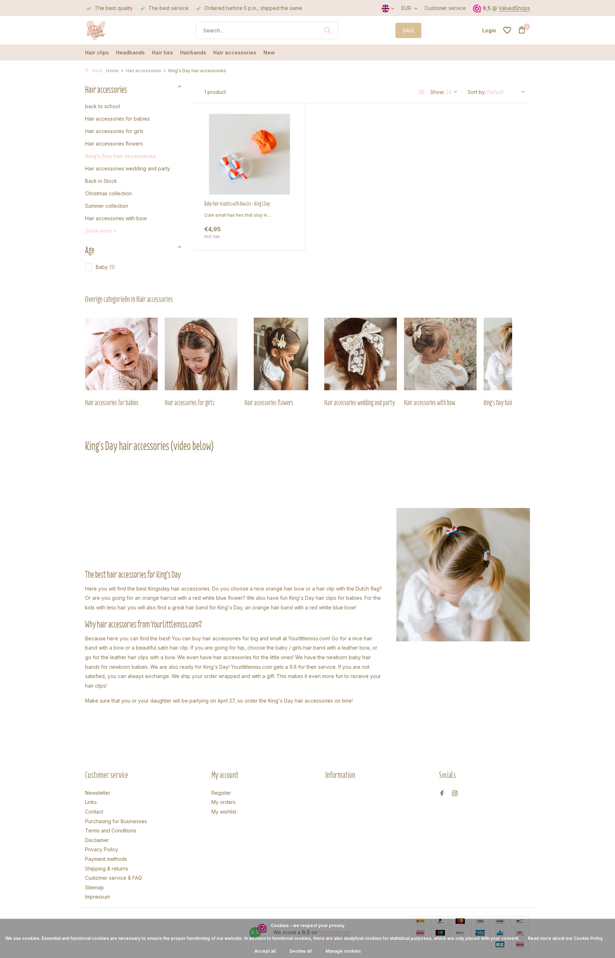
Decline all (300, 951)
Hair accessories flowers (114, 144)
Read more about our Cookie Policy (565, 938)
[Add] (282, 232)
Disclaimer (97, 840)
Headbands (130, 52)
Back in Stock (101, 181)
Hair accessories (234, 52)
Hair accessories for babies (117, 119)
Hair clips (97, 52)
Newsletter (97, 793)
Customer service (445, 8)
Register (221, 793)
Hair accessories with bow (116, 218)
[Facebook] (442, 793)
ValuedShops (514, 8)
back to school (102, 106)
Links (91, 802)
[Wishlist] (507, 30)
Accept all (264, 951)
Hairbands (193, 52)
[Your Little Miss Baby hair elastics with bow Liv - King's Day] (249, 154)
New (269, 52)
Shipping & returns (106, 869)
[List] (422, 92)
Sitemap (94, 887)
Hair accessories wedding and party (127, 168)
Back (96, 70)
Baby (105, 267)
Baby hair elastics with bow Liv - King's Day (237, 204)
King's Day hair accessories (120, 156)
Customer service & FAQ (113, 878)
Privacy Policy (101, 849)
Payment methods (106, 859)
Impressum (97, 897)
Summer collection (106, 206)
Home (112, 70)
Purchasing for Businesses (116, 821)
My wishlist (223, 812)
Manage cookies (343, 951)
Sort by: (477, 92)
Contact (94, 812)
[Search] (327, 30)
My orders (223, 802)
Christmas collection (108, 193)
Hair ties (162, 52)
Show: (437, 92)
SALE (408, 30)
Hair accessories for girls (114, 131)
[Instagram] (455, 793)
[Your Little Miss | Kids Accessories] (111, 30)
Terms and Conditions (110, 830)
